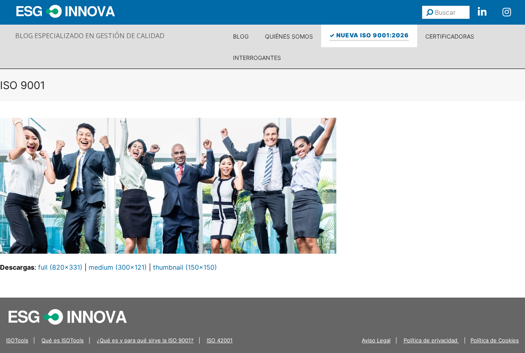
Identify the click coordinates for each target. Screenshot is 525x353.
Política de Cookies (494, 340)
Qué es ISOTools (62, 340)
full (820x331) (60, 267)
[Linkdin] (481, 12)
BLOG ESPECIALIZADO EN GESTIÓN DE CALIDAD (89, 35)
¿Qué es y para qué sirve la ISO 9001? (145, 340)
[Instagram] (506, 12)
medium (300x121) (118, 267)
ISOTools (17, 340)
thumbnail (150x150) (185, 267)
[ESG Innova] (67, 316)
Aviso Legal (376, 340)
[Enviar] (429, 12)
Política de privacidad (431, 340)
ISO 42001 (220, 340)
